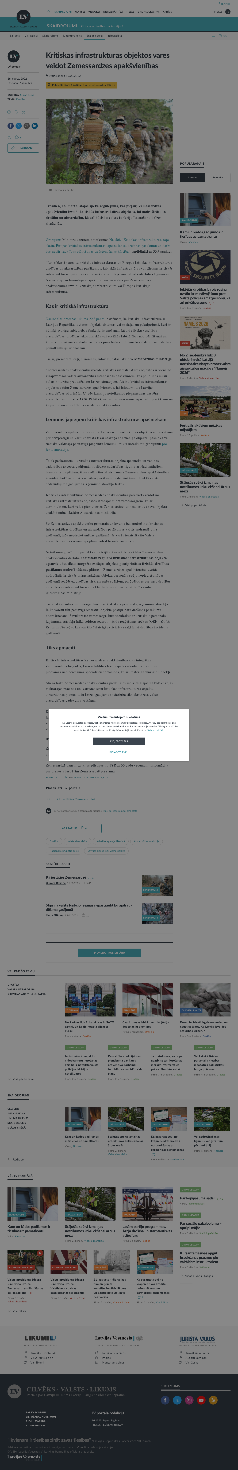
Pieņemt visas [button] (119, 741)
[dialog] (119, 735)
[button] (119, 752)
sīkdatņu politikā (155, 730)
